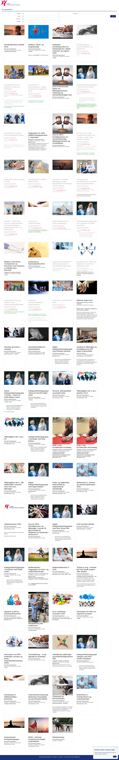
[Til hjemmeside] (14, 3)
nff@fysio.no (77, 757)
